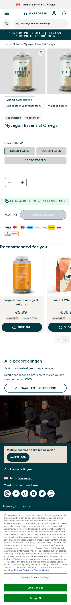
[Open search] (6, 23)
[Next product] (66, 339)
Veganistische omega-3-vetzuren (21, 302)
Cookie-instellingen (18, 469)
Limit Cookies (35, 587)
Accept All (35, 598)
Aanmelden (18, 457)
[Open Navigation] (7, 13)
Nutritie (17, 44)
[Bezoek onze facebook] (16, 493)
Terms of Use (41, 570)
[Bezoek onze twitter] (42, 493)
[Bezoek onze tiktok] (24, 493)
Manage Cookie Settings (35, 577)
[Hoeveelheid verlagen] (9, 182)
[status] (15, 182)
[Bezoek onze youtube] (33, 493)
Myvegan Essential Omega (39, 44)
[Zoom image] (41, 53)
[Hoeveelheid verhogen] (22, 182)
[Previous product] (58, 339)
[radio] (19, 151)
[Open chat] (51, 493)
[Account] (54, 13)
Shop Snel (24, 327)
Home (7, 44)
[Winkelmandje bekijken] (64, 13)
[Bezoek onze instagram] (7, 493)
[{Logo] (35, 13)
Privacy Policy (21, 570)
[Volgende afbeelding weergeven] (67, 72)
